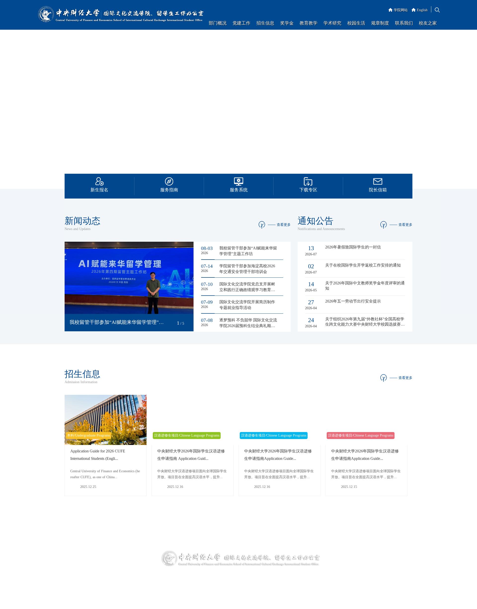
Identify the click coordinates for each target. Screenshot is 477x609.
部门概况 (218, 23)
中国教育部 (73, 571)
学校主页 (72, 553)
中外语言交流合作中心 (122, 553)
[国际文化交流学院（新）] (120, 14)
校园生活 (356, 23)
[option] (238, 102)
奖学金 (287, 23)
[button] (171, 323)
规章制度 (380, 23)
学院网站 (401, 10)
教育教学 (309, 23)
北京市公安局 (115, 580)
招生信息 (265, 23)
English (422, 10)
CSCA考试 (112, 562)
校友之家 (428, 23)
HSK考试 (112, 571)
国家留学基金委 (77, 580)
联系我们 (404, 23)
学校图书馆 (73, 562)
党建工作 (241, 23)
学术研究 (332, 23)
